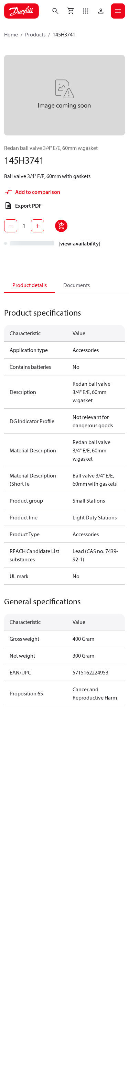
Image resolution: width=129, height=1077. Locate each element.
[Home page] (21, 11)
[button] (85, 11)
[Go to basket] (70, 11)
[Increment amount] (37, 225)
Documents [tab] (76, 285)
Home (11, 34)
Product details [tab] (29, 285)
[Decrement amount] (10, 225)
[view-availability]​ (79, 243)
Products (35, 34)
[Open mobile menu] (118, 11)
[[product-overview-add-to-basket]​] (61, 226)
